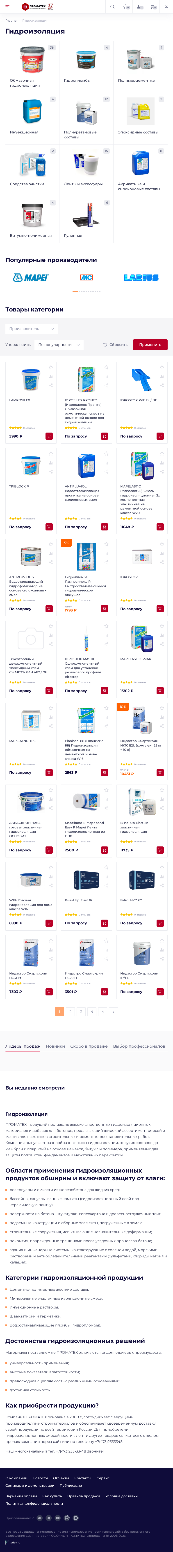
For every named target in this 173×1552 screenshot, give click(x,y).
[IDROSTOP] (142, 557)
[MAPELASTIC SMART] (142, 638)
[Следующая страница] (113, 1011)
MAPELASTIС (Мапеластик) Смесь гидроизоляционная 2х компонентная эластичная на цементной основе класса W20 (140, 499)
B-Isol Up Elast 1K (78, 900)
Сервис (103, 1478)
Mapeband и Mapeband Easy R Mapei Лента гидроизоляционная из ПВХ (85, 829)
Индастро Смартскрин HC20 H (84, 975)
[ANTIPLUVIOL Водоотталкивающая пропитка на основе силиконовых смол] (86, 466)
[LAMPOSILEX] (31, 380)
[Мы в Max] (76, 1518)
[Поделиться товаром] (51, 385)
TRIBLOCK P (19, 486)
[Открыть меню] (7, 6)
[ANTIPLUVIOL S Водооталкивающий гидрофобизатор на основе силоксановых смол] (31, 557)
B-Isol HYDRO (131, 900)
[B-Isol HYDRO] (142, 880)
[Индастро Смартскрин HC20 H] (86, 953)
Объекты (61, 1478)
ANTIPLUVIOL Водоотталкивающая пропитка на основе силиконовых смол (82, 493)
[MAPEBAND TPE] (31, 720)
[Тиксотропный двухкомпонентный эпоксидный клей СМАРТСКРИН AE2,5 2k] (31, 638)
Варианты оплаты (21, 1496)
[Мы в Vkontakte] (39, 1518)
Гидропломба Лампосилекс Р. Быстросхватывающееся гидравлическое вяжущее (85, 586)
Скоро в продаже (89, 1046)
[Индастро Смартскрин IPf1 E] (142, 953)
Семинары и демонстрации (29, 1485)
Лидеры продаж (22, 1046)
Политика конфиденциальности (34, 1503)
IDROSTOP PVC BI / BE (138, 400)
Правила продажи (83, 1496)
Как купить (52, 1496)
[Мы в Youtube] (58, 1518)
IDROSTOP (129, 577)
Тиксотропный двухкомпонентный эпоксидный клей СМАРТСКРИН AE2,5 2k (28, 665)
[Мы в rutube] (67, 1518)
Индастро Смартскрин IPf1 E (139, 975)
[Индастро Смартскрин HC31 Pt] (31, 953)
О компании (16, 1478)
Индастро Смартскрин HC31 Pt (28, 975)
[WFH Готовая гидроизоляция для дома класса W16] (31, 880)
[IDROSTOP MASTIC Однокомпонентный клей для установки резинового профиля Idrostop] (86, 638)
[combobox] (31, 329)
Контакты (82, 1478)
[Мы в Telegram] (49, 1518)
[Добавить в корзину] (49, 436)
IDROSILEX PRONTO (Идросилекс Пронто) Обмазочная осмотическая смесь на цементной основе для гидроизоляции (84, 411)
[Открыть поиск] (112, 6)
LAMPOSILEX (19, 400)
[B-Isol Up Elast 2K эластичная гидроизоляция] (142, 802)
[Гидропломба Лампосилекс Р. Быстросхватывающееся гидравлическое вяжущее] (86, 557)
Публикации (71, 1485)
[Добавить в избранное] (51, 367)
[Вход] (166, 6)
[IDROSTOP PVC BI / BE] (142, 380)
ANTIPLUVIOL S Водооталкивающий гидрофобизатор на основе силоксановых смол (27, 586)
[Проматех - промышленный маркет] (37, 6)
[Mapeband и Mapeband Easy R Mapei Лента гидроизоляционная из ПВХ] (86, 802)
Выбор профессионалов (139, 1046)
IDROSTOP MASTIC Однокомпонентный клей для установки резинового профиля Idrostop (83, 668)
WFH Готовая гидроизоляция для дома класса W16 (30, 904)
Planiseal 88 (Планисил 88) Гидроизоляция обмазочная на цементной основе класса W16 (84, 749)
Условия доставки (121, 1496)
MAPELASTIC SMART (136, 659)
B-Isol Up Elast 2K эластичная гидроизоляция (134, 827)
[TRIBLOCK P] (31, 466)
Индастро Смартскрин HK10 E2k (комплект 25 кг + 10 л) (141, 745)
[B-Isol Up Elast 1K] (86, 880)
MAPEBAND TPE (22, 741)
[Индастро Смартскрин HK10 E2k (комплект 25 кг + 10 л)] (142, 720)
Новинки (55, 1046)
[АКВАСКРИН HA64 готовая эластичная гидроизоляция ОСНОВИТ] (31, 802)
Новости (40, 1478)
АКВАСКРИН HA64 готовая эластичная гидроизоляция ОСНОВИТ (26, 829)
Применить (150, 345)
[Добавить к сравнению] (51, 376)
